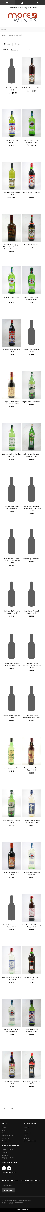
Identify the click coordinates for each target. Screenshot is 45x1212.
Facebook (4, 1168)
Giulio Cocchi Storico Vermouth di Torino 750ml (31, 716)
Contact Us (5, 1152)
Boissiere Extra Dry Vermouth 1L (12, 141)
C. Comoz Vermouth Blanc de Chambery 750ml (31, 821)
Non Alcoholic (6, 1141)
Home (4, 35)
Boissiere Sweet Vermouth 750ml (11, 350)
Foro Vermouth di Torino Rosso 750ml (31, 769)
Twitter (9, 1168)
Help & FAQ (5, 1155)
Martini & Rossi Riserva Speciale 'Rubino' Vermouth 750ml (11, 560)
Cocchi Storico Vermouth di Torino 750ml (11, 926)
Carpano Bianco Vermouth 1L (31, 402)
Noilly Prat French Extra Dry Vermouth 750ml (31, 455)
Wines (4, 1133)
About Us (26, 1127)
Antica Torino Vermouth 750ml (11, 873)
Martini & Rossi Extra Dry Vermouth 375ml (31, 298)
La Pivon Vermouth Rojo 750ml (11, 89)
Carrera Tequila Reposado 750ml (11, 716)
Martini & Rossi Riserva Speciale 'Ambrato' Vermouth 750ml (31, 508)
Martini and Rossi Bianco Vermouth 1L (32, 873)
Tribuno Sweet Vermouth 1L (31, 245)
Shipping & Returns (8, 1158)
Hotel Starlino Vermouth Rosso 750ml (31, 612)
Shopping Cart (37, 2)
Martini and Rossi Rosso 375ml (31, 978)
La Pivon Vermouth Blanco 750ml (31, 350)
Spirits (11, 35)
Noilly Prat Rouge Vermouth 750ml (31, 1083)
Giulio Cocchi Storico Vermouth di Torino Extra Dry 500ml (31, 665)
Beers (4, 1130)
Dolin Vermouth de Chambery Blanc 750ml (11, 978)
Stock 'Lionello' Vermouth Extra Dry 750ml (12, 612)
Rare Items (5, 1138)
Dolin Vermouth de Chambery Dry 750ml (11, 455)
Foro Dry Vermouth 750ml (12, 768)
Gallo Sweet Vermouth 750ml (31, 88)
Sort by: (6, 50)
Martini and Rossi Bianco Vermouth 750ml (12, 1030)
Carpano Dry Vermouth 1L (31, 559)
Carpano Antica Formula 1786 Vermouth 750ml (11, 403)
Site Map (26, 1138)
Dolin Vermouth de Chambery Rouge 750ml (31, 926)
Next (12, 1108)
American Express (11, 1202)
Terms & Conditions (30, 1141)
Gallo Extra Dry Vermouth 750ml (12, 193)
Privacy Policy (28, 1133)
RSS (25, 1135)
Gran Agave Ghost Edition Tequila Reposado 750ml (12, 664)
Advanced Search (7, 1150)
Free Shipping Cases (8, 1135)
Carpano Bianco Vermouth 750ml (11, 821)
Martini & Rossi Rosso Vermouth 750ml (12, 507)
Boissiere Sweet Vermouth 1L (31, 193)
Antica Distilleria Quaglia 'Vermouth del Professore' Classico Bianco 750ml (11, 247)
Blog (25, 1130)
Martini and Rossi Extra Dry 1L (11, 298)
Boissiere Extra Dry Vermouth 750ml (32, 1030)
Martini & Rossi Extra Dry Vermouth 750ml (31, 141)
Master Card (19, 1202)
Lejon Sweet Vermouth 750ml (11, 1083)
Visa (4, 1202)
